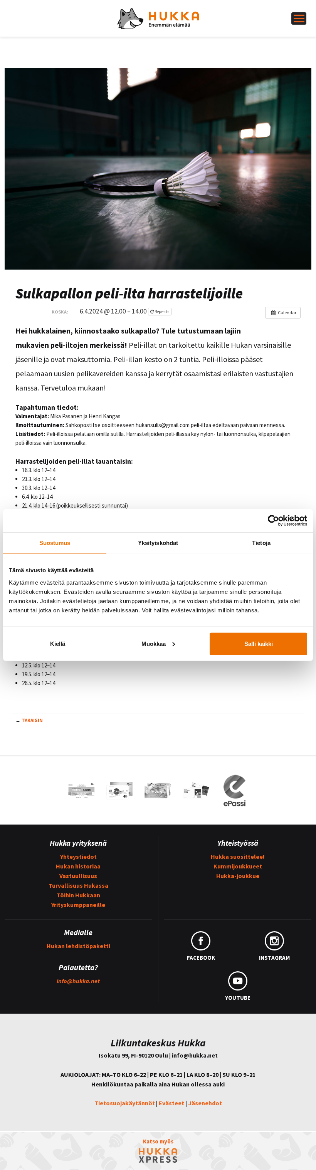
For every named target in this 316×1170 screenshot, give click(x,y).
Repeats (162, 311)
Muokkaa (153, 643)
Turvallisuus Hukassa (78, 885)
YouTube (237, 997)
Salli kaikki (258, 643)
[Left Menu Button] (298, 18)
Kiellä (57, 643)
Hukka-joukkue (237, 876)
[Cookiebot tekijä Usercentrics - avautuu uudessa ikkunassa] (273, 520)
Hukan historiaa (78, 866)
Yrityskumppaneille (78, 905)
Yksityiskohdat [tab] (158, 543)
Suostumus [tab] (55, 543)
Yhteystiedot (78, 856)
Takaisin (32, 720)
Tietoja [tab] (261, 543)
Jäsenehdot (205, 1103)
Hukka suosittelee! (238, 856)
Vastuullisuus (78, 876)
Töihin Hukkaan (78, 895)
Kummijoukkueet (237, 866)
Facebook (201, 957)
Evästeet (171, 1103)
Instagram (274, 957)
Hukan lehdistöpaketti (78, 946)
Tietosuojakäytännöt (124, 1103)
